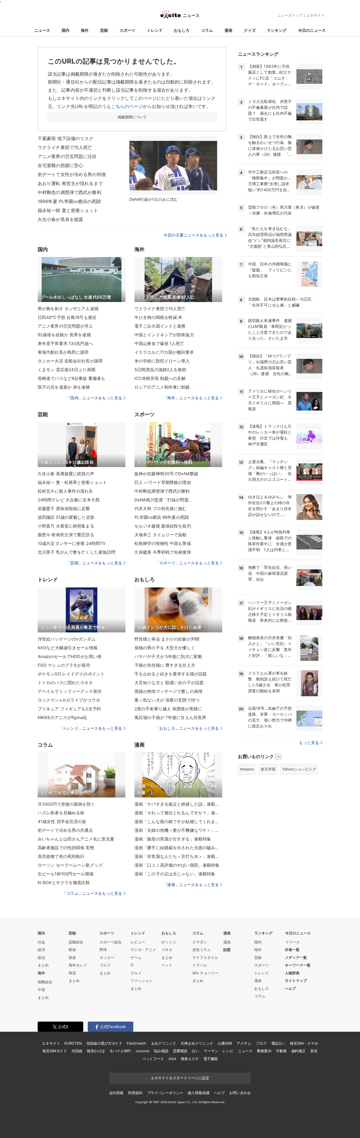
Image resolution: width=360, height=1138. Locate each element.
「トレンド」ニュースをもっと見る (90, 728)
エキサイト (315, 15)
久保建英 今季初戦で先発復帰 (162, 552)
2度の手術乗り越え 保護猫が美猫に (168, 708)
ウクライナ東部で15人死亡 (65, 147)
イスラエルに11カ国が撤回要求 (164, 352)
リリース (292, 942)
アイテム (244, 1043)
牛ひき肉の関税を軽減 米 (158, 317)
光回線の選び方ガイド (104, 1043)
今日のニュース (312, 30)
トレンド (155, 30)
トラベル (199, 965)
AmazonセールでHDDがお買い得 (70, 656)
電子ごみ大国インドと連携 (159, 326)
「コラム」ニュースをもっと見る (92, 893)
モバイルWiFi (120, 1051)
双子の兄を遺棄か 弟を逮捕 (64, 387)
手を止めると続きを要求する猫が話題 (170, 674)
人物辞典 (292, 973)
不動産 (281, 1051)
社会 (41, 942)
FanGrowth (136, 1043)
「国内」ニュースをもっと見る (94, 397)
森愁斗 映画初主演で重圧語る (66, 534)
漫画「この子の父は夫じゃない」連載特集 (174, 873)
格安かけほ (96, 1051)
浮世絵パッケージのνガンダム (67, 639)
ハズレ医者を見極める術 (61, 812)
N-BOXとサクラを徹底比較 (64, 882)
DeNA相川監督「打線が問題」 (163, 499)
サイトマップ (296, 980)
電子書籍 (210, 1058)
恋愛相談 (180, 1051)
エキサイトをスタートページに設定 (180, 1078)
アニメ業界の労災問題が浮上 (65, 326)
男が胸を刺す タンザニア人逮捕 (68, 308)
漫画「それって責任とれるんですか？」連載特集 (178, 812)
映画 (72, 949)
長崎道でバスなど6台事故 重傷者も (71, 378)
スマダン (199, 942)
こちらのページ (127, 106)
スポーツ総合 (111, 942)
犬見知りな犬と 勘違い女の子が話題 (169, 682)
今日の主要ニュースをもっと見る (193, 235)
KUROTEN (73, 1043)
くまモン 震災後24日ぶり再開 (66, 369)
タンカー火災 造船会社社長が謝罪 (70, 361)
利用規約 (135, 1092)
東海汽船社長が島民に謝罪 (63, 352)
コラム (207, 30)
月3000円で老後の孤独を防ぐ (66, 804)
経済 (41, 949)
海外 (85, 30)
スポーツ (127, 30)
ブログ (261, 1043)
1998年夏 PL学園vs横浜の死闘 (69, 201)
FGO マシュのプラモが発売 (64, 665)
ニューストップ (290, 15)
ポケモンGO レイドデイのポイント (71, 674)
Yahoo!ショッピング (299, 769)
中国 (41, 989)
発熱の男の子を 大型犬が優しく (164, 647)
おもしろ (182, 30)
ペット (166, 965)
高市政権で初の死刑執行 (61, 856)
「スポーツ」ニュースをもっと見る (187, 562)
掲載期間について (132, 117)
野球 (103, 949)
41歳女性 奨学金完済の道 (62, 821)
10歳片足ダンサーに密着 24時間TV (71, 543)
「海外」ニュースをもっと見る (191, 397)
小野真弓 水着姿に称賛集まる (66, 526)
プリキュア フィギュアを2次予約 (69, 708)
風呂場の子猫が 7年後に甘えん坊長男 (170, 717)
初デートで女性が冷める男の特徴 (72, 174)
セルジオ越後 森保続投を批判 (162, 526)
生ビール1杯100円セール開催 (66, 873)
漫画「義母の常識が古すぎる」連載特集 (172, 839)
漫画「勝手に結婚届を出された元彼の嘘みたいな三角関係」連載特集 (178, 847)
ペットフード (153, 1058)
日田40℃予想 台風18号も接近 (67, 317)
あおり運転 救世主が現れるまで (70, 183)
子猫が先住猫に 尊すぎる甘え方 (164, 665)
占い (195, 1051)
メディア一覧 (296, 957)
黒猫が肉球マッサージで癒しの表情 (168, 691)
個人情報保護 (198, 1092)
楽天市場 (268, 769)
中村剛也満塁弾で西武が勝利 (162, 491)
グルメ (135, 973)
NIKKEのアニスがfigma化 (62, 717)
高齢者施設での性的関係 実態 (66, 847)
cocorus (142, 1051)
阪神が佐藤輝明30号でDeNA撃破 (166, 473)
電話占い (278, 1043)
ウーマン (211, 1051)
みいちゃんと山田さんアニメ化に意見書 (76, 839)
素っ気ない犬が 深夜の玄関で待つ (166, 700)
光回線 (76, 1051)
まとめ (43, 965)
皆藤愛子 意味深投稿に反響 (64, 508)
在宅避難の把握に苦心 (60, 165)
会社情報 (116, 1092)
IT (132, 965)
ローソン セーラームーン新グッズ (70, 865)
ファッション (141, 980)
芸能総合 (76, 942)
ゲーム (135, 957)
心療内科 (225, 1043)
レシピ (227, 1051)
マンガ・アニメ (143, 949)
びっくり (168, 942)
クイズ (250, 30)
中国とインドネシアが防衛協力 (164, 334)
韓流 (72, 973)
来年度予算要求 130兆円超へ (65, 343)
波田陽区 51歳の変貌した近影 (66, 517)
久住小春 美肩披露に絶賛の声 (66, 473)
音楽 (72, 957)
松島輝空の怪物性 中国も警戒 (162, 543)
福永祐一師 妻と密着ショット (68, 210)
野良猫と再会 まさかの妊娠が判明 (166, 639)
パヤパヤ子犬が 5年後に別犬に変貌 (168, 656)
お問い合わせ (240, 1092)
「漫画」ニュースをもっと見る (191, 884)
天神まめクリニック (197, 1043)
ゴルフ (105, 965)
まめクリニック (163, 1043)
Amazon (247, 769)
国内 (65, 30)
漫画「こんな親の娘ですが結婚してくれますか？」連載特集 (178, 821)
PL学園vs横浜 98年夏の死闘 (161, 517)
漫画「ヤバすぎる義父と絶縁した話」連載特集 (178, 804)
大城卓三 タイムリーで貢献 (160, 534)
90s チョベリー (205, 973)
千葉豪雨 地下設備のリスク (66, 138)
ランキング (277, 30)
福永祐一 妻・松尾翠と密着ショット (72, 482)
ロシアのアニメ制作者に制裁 (162, 387)
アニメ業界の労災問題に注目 (67, 156)
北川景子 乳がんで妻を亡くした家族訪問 (76, 552)
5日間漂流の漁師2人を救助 (160, 369)
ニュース (42, 30)
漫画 (228, 30)
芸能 (104, 30)
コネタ (166, 949)
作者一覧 (292, 949)
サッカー (107, 957)
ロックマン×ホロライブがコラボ (69, 700)
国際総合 (45, 982)
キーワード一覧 (297, 965)
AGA (172, 1058)
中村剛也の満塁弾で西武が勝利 (69, 192)
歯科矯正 (298, 1051)
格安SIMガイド (54, 1051)
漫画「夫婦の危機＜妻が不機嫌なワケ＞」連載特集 (178, 830)
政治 (41, 957)
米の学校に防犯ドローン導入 (162, 361)
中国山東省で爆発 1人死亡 (159, 343)
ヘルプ (290, 988)
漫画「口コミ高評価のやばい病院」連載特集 (176, 865)
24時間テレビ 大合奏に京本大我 (69, 499)
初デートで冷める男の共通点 (65, 830)
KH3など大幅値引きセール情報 (68, 647)
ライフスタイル (205, 957)
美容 (314, 1051)
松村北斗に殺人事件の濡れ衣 (65, 491)
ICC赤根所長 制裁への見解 (160, 378)
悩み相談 (161, 1051)
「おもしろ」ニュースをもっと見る (187, 728)
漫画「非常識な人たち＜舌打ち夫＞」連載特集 (178, 856)
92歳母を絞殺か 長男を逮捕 (64, 334)
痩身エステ (190, 1058)
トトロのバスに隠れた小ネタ (65, 682)
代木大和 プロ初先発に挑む (160, 508)
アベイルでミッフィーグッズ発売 (70, 691)
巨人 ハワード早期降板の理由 (162, 482)
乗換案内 (264, 1051)
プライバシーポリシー (165, 1092)
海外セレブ (78, 965)
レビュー (137, 942)
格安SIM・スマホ (304, 1043)
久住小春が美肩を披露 (60, 219)
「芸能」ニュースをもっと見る (94, 562)
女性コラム (201, 949)
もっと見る (309, 742)
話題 (227, 949)
